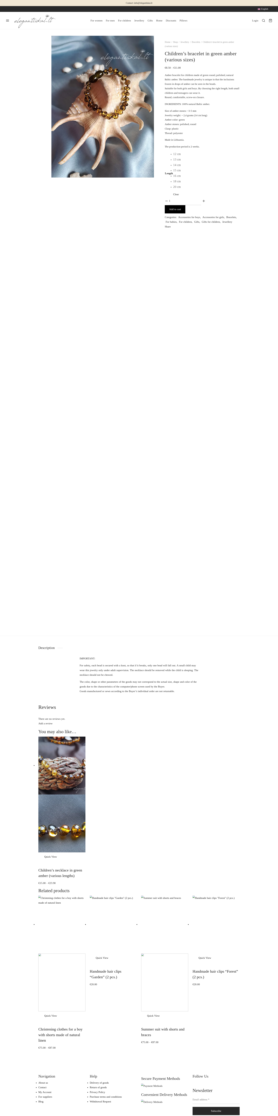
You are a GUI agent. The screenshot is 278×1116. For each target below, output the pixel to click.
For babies (171, 221)
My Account (44, 1092)
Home (159, 20)
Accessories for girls (213, 217)
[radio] (177, 154)
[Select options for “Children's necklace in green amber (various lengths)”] (41, 857)
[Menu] (7, 20)
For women (96, 20)
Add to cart (175, 209)
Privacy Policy (97, 1092)
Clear (176, 194)
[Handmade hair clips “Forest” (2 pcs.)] (216, 924)
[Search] (263, 20)
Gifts (150, 20)
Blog (40, 1101)
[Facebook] (8, 9)
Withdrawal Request (100, 1101)
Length (169, 173)
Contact (42, 1087)
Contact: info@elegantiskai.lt (139, 3)
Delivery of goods (99, 1082)
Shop (175, 42)
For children (124, 20)
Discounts (171, 20)
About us (43, 1082)
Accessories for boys (189, 217)
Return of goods (98, 1087)
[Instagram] (14, 9)
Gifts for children (211, 221)
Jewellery (139, 20)
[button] (92, 958)
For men (110, 20)
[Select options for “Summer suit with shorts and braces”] (143, 1016)
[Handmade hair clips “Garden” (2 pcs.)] (113, 924)
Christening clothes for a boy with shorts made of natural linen (60, 1034)
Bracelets (196, 42)
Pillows (183, 20)
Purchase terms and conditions (106, 1096)
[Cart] (270, 20)
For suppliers (45, 1096)
